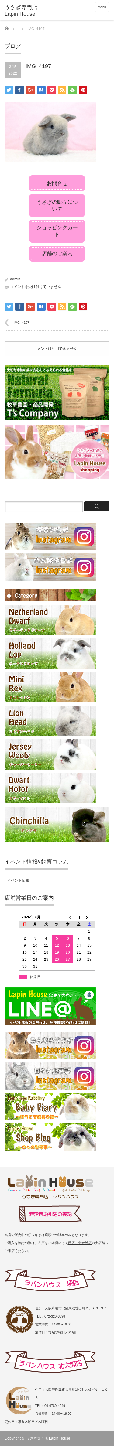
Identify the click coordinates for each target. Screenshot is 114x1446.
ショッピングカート (57, 231)
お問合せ (57, 183)
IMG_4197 (21, 322)
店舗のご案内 (57, 253)
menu (102, 7)
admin (15, 279)
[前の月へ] (67, 917)
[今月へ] (78, 917)
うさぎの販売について (57, 205)
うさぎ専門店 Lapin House (48, 1438)
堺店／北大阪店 (80, 1243)
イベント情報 (18, 880)
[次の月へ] (89, 917)
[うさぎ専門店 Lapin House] (27, 10)
